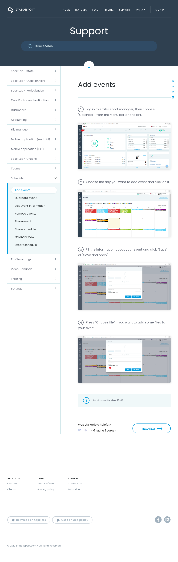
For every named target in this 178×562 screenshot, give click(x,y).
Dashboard (18, 110)
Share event (23, 221)
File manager (20, 130)
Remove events (25, 214)
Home (66, 9)
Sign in (159, 9)
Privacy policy (46, 489)
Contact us (75, 483)
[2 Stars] (85, 430)
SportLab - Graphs (24, 159)
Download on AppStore (31, 520)
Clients (11, 489)
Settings (16, 289)
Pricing (109, 9)
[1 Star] (79, 430)
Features (81, 9)
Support (124, 9)
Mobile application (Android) (30, 139)
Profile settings (21, 259)
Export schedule (26, 245)
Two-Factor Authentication (29, 100)
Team (95, 9)
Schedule (17, 178)
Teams (15, 169)
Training (16, 279)
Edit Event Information (30, 206)
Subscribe (74, 489)
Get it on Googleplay (74, 520)
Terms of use (46, 483)
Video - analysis (21, 269)
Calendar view (24, 237)
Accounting (19, 120)
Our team (13, 483)
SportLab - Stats (22, 71)
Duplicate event (26, 198)
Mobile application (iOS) (27, 149)
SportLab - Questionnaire (28, 81)
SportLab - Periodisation (27, 91)
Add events (22, 190)
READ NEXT (148, 428)
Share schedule (25, 229)
